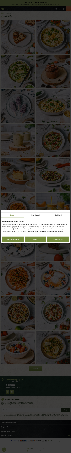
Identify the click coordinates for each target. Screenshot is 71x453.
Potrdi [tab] (12, 215)
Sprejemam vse (58, 239)
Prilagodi (34, 239)
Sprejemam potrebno (13, 239)
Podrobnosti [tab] (35, 215)
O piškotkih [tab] (58, 215)
